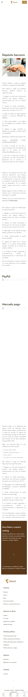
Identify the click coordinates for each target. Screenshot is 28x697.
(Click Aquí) (13, 201)
